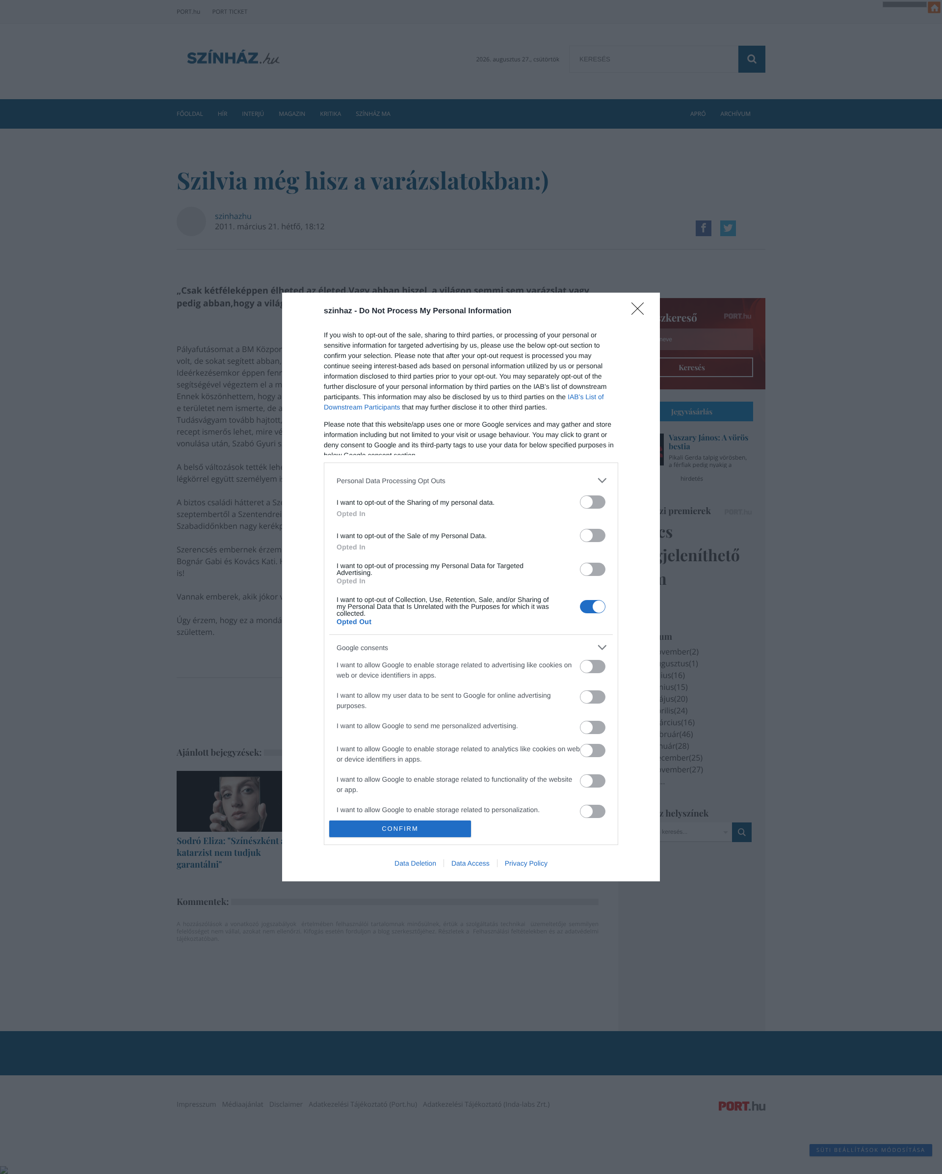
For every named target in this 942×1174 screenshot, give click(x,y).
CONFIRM (400, 828)
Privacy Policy (526, 863)
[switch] (592, 502)
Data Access (470, 863)
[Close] (640, 311)
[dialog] (471, 587)
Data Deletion (415, 863)
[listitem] (471, 480)
